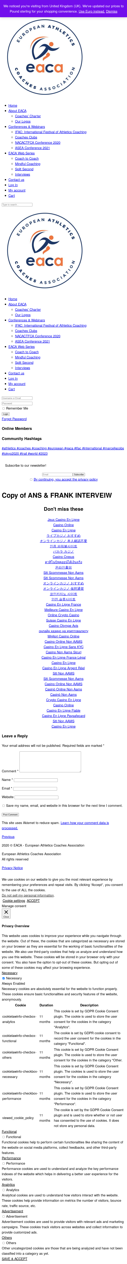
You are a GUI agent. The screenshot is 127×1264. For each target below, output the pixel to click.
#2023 (43, 453)
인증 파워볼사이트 (63, 546)
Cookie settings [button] (14, 900)
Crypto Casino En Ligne (63, 699)
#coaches (24, 448)
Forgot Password (14, 418)
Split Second (24, 168)
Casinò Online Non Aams (63, 689)
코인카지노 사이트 (63, 593)
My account (16, 190)
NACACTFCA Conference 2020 (37, 142)
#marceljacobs (113, 448)
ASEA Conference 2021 (32, 147)
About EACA (17, 110)
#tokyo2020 (11, 453)
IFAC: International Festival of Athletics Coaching (50, 131)
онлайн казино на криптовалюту (63, 630)
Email (7, 788)
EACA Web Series (21, 153)
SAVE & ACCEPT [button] (14, 1258)
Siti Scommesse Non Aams (63, 572)
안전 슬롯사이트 (63, 599)
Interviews (22, 174)
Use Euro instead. (92, 11)
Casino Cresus (63, 556)
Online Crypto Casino (63, 614)
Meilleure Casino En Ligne (63, 609)
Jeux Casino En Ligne (64, 519)
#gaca (69, 448)
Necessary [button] (10, 972)
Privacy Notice (12, 867)
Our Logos (23, 121)
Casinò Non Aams (63, 694)
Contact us (16, 179)
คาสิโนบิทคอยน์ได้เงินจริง (63, 561)
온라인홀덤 (63, 567)
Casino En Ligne (64, 530)
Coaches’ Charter (28, 115)
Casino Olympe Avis (63, 625)
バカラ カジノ (63, 551)
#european (56, 448)
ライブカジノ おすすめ (63, 535)
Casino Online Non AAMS (63, 641)
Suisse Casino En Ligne (63, 620)
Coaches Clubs (26, 137)
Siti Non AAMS (63, 673)
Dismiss (111, 11)
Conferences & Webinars (26, 126)
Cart (11, 195)
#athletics (9, 448)
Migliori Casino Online (63, 636)
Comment (10, 771)
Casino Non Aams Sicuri (63, 652)
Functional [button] (9, 1131)
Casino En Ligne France (63, 604)
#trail (24, 453)
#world (33, 453)
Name (7, 779)
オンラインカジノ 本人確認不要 (63, 540)
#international (92, 448)
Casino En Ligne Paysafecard (63, 715)
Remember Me (17, 408)
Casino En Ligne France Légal (63, 657)
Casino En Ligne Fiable (63, 710)
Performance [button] (11, 1157)
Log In (13, 184)
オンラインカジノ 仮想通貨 (63, 588)
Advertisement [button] (12, 1211)
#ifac (78, 448)
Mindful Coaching (27, 163)
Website (8, 796)
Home (12, 105)
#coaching (40, 448)
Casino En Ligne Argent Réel (63, 667)
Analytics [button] (8, 1184)
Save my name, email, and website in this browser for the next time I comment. (64, 805)
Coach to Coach (27, 158)
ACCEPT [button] (33, 900)
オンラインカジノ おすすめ (63, 583)
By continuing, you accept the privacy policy (66, 479)
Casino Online (63, 524)
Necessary (14, 978)
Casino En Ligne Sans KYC (64, 646)
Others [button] (7, 1237)
